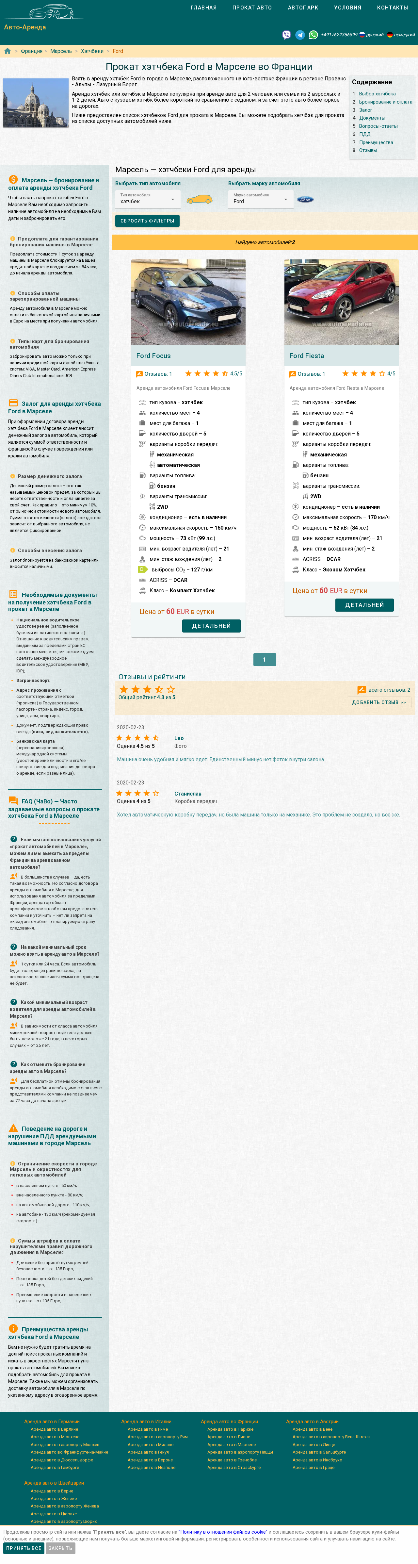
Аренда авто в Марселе (231, 1444)
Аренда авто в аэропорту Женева (65, 1506)
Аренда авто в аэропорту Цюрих (64, 1521)
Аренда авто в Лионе (228, 1436)
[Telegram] (300, 34)
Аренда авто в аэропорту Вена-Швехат (332, 1436)
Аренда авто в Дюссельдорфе (62, 1459)
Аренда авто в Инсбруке (317, 1459)
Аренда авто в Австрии (312, 1421)
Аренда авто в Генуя (148, 1452)
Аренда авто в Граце (313, 1467)
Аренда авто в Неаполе (151, 1467)
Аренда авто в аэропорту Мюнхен (65, 1444)
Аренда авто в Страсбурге (234, 1467)
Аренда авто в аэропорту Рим (158, 1436)
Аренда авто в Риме (148, 1429)
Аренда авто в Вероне (150, 1459)
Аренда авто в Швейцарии (54, 1483)
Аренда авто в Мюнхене (55, 1436)
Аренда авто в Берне (52, 1491)
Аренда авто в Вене (312, 1429)
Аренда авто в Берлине (54, 1429)
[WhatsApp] (313, 34)
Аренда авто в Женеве (54, 1498)
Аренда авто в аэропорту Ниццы (240, 1452)
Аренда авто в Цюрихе (54, 1513)
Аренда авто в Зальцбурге (319, 1452)
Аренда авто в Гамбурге (55, 1467)
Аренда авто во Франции (229, 1421)
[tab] (204, 8)
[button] (148, 199)
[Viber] (287, 34)
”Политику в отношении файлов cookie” (223, 1532)
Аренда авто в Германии (52, 1421)
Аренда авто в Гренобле (232, 1459)
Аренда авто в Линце (314, 1444)
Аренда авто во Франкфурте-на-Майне (69, 1452)
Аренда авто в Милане (150, 1444)
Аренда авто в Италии (146, 1421)
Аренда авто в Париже (230, 1429)
